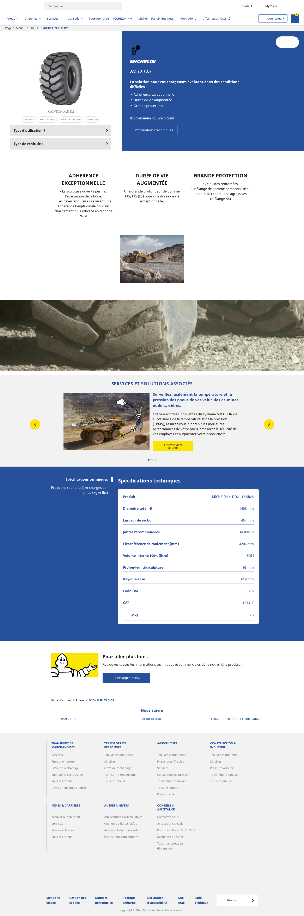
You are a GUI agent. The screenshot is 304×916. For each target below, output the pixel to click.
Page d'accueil (15, 28)
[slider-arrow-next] (269, 424)
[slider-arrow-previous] (35, 424)
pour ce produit (152, 118)
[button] (138, 47)
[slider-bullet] (149, 460)
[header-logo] (23, 6)
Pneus (34, 28)
